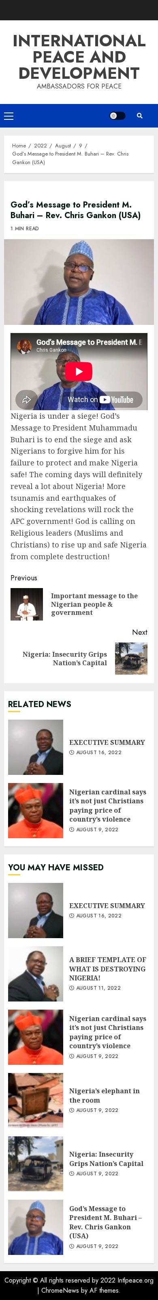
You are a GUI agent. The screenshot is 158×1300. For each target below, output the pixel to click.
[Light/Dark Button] (117, 116)
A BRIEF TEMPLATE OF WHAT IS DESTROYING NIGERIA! (35, 973)
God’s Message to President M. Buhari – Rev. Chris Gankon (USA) (35, 1227)
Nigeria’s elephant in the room (35, 1100)
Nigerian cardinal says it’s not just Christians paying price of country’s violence (35, 810)
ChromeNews (60, 1290)
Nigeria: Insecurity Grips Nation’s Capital (35, 1164)
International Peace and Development (79, 57)
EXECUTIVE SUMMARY (35, 747)
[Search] (140, 115)
